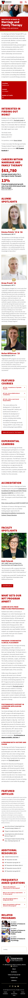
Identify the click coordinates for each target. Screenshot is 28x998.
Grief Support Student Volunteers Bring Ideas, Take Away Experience (14, 840)
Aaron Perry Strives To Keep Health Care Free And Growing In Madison (14, 827)
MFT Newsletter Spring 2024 (12, 871)
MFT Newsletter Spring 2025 (12, 862)
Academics (14, 972)
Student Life (14, 978)
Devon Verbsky (18, 140)
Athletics (14, 980)
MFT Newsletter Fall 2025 (11, 860)
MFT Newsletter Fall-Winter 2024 (13, 865)
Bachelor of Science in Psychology (18, 939)
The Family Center (18, 120)
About (14, 969)
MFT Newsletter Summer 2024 (12, 868)
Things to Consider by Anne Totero (13, 831)
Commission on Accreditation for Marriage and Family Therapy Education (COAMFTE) (14, 491)
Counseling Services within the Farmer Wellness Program (14, 835)
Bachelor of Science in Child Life (18, 924)
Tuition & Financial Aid (14, 975)
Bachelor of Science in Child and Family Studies (18, 932)
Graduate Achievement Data (11, 857)
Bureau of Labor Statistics (6, 189)
